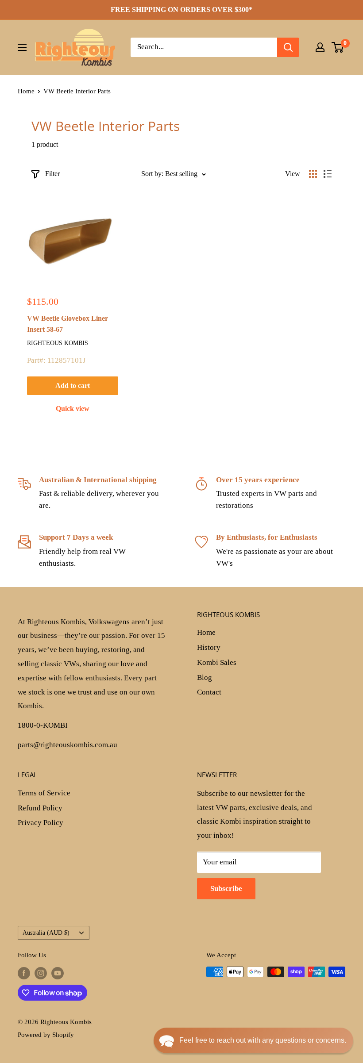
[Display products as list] (328, 174)
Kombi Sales (216, 662)
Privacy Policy (40, 822)
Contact (209, 692)
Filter (52, 173)
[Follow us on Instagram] (41, 973)
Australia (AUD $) (46, 932)
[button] (253, 1040)
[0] (338, 47)
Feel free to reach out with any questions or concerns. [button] (262, 1040)
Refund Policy (40, 808)
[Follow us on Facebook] (24, 973)
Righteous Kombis (57, 343)
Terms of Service (44, 793)
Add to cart (72, 385)
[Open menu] (22, 47)
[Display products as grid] (313, 174)
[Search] (288, 47)
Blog (204, 677)
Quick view (72, 408)
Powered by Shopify (46, 1034)
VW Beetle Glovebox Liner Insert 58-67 (67, 324)
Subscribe (226, 888)
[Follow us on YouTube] (57, 973)
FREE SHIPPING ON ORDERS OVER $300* (181, 9)
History (208, 647)
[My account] (320, 47)
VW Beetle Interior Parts (77, 91)
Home (26, 91)
